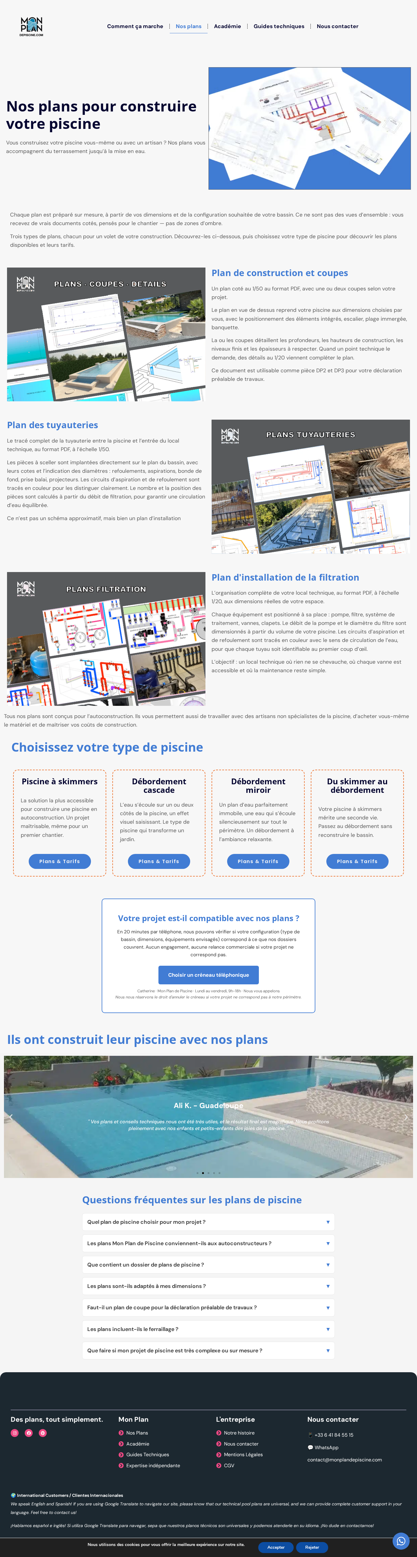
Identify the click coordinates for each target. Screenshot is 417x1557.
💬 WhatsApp (323, 1447)
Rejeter (312, 1547)
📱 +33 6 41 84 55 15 (330, 1435)
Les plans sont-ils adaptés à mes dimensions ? (146, 1286)
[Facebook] (29, 1433)
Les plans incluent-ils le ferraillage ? (132, 1329)
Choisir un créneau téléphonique (208, 975)
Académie (227, 26)
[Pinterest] (43, 1433)
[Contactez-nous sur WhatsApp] (401, 1541)
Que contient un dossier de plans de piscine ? (145, 1264)
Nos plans (188, 26)
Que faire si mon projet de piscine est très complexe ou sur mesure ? (174, 1350)
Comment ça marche (135, 26)
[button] (11, 1117)
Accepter (276, 1547)
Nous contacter (337, 26)
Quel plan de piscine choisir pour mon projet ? (146, 1222)
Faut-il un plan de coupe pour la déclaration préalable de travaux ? (172, 1307)
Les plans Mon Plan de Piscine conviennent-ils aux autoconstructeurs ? (179, 1243)
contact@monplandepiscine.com (344, 1460)
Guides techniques (279, 26)
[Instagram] (15, 1433)
